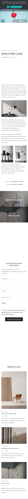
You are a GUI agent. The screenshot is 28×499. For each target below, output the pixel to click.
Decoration (5, 50)
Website (3, 303)
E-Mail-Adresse (6, 297)
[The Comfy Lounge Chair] (14, 390)
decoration (14, 184)
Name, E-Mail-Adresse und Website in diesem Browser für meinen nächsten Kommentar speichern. (13, 312)
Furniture (13, 50)
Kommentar (5, 279)
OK (8, 6)
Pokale (5, 57)
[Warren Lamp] (14, 470)
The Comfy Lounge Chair (8, 413)
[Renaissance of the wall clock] (14, 435)
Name (3, 291)
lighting (20, 184)
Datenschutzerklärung (16, 6)
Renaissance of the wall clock (10, 448)
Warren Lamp (5, 483)
